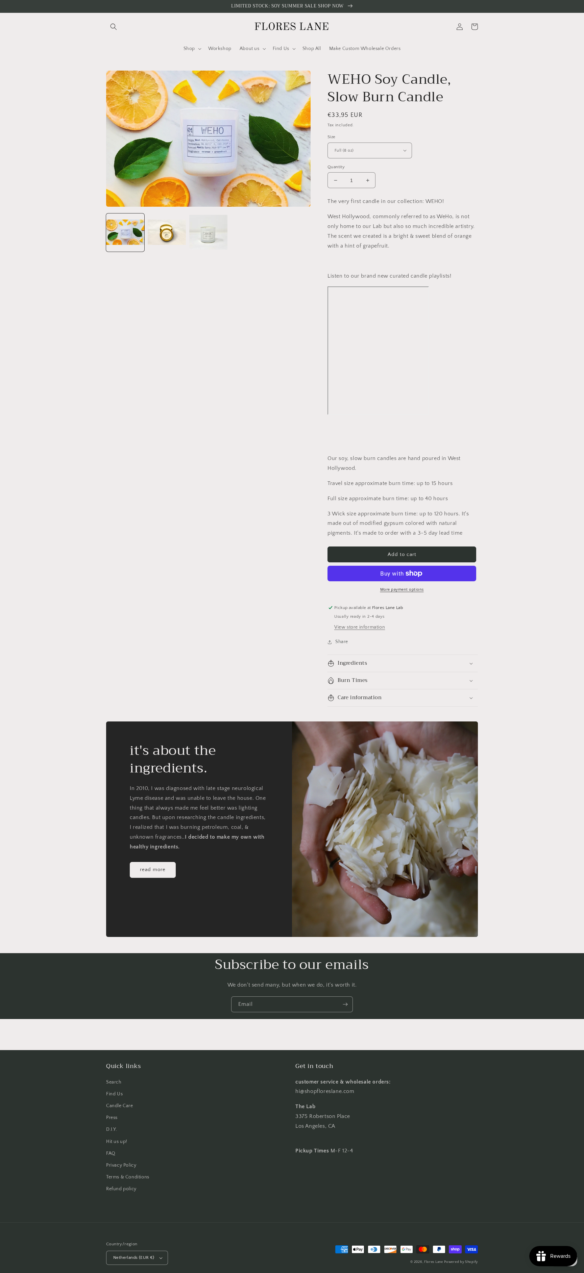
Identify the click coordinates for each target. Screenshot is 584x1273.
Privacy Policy (121, 1165)
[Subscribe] (345, 1004)
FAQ (111, 1153)
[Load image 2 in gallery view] (167, 232)
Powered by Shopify (461, 1262)
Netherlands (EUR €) (133, 1257)
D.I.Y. (111, 1129)
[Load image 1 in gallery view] (125, 232)
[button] (113, 26)
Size (331, 136)
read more (153, 869)
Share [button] (341, 641)
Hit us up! (116, 1141)
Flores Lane (433, 1262)
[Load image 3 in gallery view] (208, 232)
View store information (359, 627)
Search (114, 1082)
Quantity (336, 166)
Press (112, 1117)
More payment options (402, 589)
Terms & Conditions (127, 1177)
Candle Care (119, 1106)
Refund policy (121, 1189)
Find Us (114, 1094)
